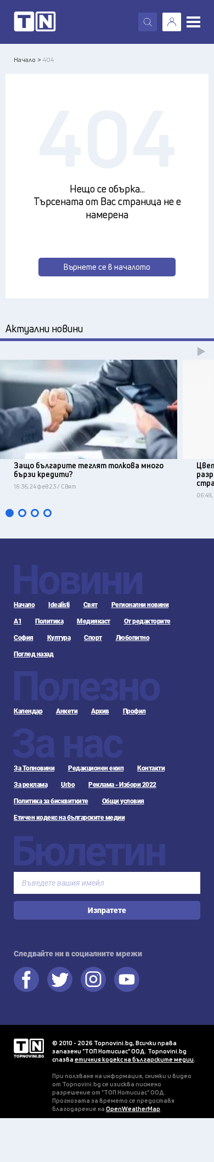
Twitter (59, 979)
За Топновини (34, 768)
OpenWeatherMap (133, 1108)
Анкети (66, 711)
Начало (24, 605)
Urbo (68, 785)
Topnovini (29, 1048)
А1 (17, 621)
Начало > (27, 59)
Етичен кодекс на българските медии (69, 817)
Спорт (93, 638)
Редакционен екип (95, 768)
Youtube (126, 979)
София (23, 638)
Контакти (151, 768)
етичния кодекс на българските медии (134, 1059)
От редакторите (147, 621)
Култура (59, 638)
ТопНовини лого (35, 22)
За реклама (30, 785)
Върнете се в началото (107, 267)
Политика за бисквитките (51, 801)
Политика (49, 621)
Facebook (26, 979)
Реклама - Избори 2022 (122, 785)
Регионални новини (140, 605)
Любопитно (133, 638)
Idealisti (59, 605)
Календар (28, 711)
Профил (134, 711)
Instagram (93, 979)
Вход (171, 22)
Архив (100, 711)
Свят (90, 605)
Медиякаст (93, 621)
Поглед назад (33, 654)
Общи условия (123, 801)
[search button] (147, 22)
